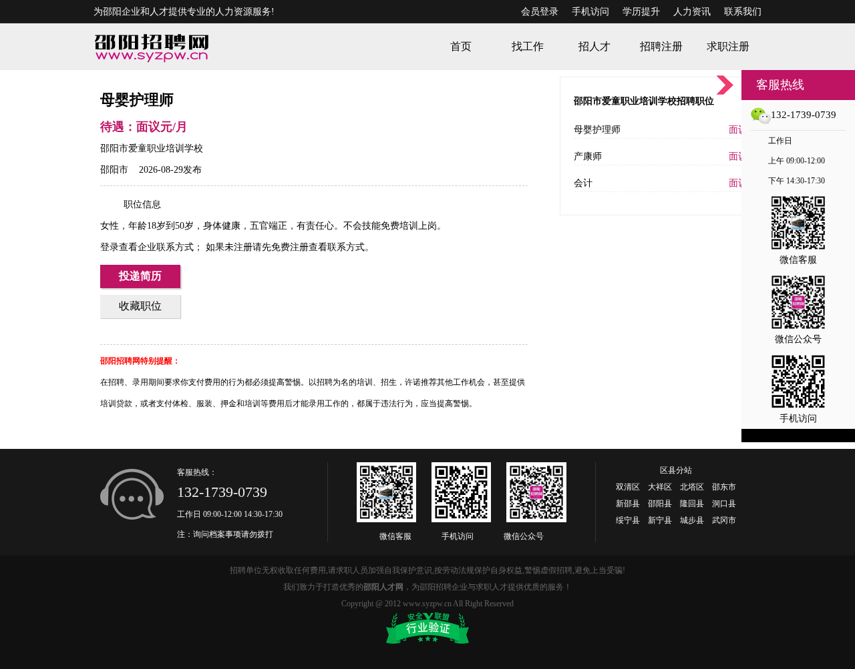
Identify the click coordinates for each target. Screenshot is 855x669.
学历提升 (641, 12)
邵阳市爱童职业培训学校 (151, 148)
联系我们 (742, 12)
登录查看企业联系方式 (147, 247)
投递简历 (140, 275)
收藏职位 (140, 305)
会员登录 (539, 12)
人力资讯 (692, 12)
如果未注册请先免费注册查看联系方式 (284, 247)
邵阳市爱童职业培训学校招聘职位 (644, 101)
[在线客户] (724, 85)
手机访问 (590, 12)
